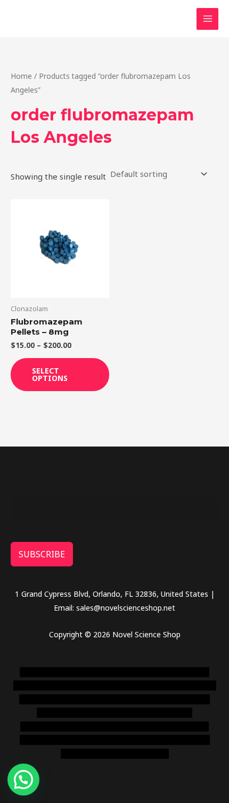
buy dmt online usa (161, 699)
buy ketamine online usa (74, 685)
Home (21, 76)
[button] (23, 780)
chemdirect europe (122, 672)
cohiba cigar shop (145, 726)
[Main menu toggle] (207, 19)
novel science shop (52, 672)
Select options (50, 374)
